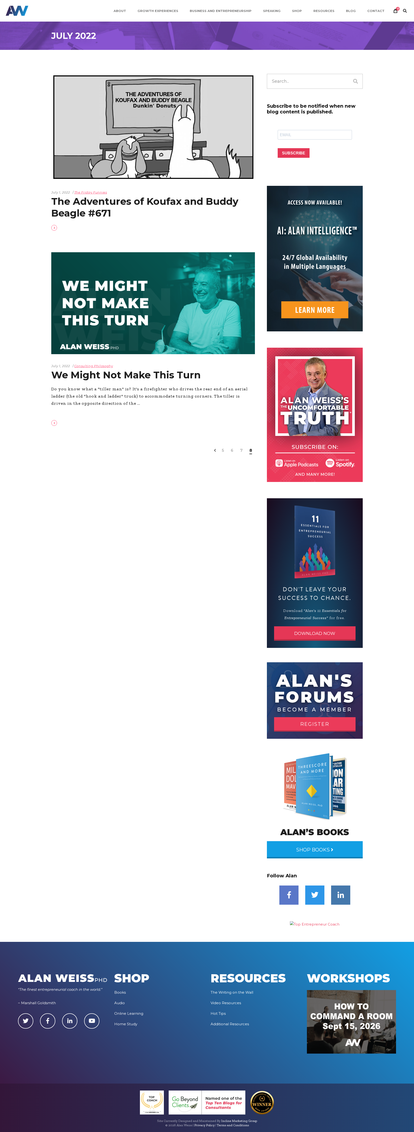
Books (120, 992)
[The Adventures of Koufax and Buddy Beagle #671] (153, 127)
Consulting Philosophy (93, 366)
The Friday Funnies (90, 192)
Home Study (125, 1024)
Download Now (314, 633)
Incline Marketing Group (239, 1121)
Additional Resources (230, 1024)
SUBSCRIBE (293, 153)
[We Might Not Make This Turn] (153, 303)
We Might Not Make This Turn (126, 375)
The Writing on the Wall (232, 992)
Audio (119, 1003)
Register (314, 724)
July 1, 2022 (60, 192)
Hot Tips (218, 1013)
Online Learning (128, 1013)
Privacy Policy (204, 1125)
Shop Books (313, 850)
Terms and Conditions (233, 1125)
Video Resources (226, 1003)
